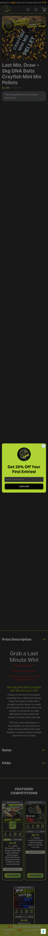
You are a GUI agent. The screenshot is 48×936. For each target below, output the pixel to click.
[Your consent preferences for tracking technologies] (43, 931)
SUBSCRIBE (24, 487)
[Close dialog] (43, 446)
